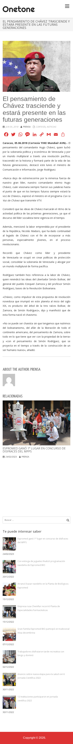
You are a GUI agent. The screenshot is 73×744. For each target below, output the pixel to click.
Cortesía (41, 126)
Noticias (51, 126)
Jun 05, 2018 (11, 126)
